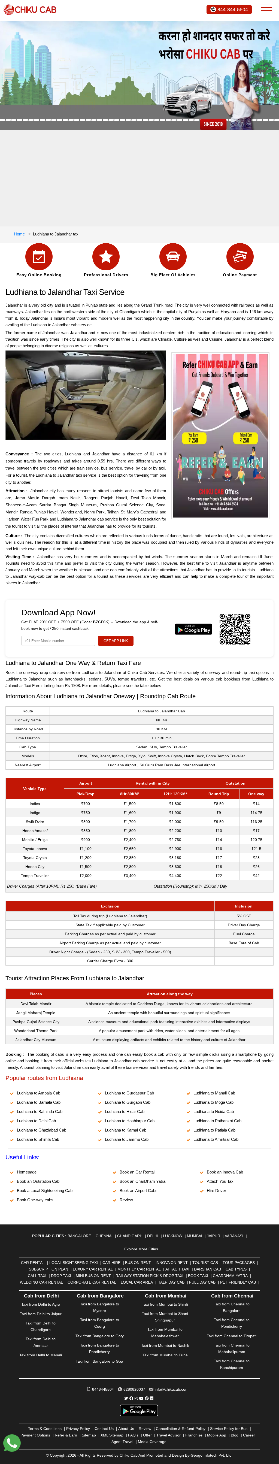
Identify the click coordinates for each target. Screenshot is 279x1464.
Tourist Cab (205, 1262)
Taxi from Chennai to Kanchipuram (232, 1364)
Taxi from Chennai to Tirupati (231, 1336)
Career (249, 1435)
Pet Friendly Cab (238, 1282)
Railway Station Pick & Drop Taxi (149, 1276)
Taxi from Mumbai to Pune (165, 1355)
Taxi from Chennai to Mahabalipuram (232, 1348)
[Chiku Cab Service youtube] (141, 1398)
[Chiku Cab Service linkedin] (151, 1398)
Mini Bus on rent (93, 1276)
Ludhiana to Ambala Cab (38, 1093)
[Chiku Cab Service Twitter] (126, 1398)
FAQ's (133, 1435)
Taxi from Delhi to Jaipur (41, 1314)
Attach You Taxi (220, 1181)
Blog (234, 1435)
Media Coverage (152, 1441)
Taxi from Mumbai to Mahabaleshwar (165, 1332)
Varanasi (234, 1236)
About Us (126, 1428)
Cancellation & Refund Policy (180, 1428)
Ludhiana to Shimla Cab (38, 1139)
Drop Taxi (61, 1276)
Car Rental (33, 1262)
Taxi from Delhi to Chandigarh (41, 1326)
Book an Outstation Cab (38, 1181)
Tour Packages (239, 1262)
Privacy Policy (78, 1428)
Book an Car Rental (137, 1172)
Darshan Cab (207, 1269)
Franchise (193, 1435)
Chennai (104, 1236)
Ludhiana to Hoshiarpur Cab (129, 1120)
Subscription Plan (48, 1269)
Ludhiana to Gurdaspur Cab (129, 1093)
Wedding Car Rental (41, 1282)
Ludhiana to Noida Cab (213, 1111)
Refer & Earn (66, 1435)
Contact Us (104, 1428)
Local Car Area (137, 1282)
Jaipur (213, 1236)
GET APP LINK (116, 641)
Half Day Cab (170, 1282)
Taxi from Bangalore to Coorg (99, 1323)
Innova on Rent (172, 1262)
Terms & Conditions (45, 1428)
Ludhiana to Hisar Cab (124, 1111)
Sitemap (89, 1435)
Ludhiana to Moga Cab (213, 1102)
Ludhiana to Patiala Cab (214, 1130)
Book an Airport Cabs (138, 1190)
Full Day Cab (202, 1282)
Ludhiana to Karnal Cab (125, 1130)
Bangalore (79, 1236)
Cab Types (236, 1269)
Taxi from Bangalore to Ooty (99, 1336)
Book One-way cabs (35, 1199)
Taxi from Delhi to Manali (40, 1355)
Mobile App (216, 1435)
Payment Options (35, 1435)
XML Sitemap (112, 1435)
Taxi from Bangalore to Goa (99, 1361)
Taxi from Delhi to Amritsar (41, 1342)
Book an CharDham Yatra (142, 1181)
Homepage (27, 1172)
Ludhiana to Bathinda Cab (39, 1111)
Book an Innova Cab (225, 1172)
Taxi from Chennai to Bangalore (232, 1307)
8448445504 (103, 1389)
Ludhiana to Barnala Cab (38, 1102)
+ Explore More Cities (139, 1249)
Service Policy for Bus (228, 1428)
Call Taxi (37, 1276)
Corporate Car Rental (92, 1282)
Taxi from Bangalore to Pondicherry (99, 1348)
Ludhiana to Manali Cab (214, 1093)
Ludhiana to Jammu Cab (126, 1139)
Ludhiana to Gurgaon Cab (127, 1102)
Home (19, 234)
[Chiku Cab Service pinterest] (147, 1398)
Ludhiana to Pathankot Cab (217, 1120)
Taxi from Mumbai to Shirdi (165, 1304)
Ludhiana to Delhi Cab (36, 1120)
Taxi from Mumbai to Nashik (165, 1345)
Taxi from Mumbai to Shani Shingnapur (165, 1316)
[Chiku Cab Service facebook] (131, 1398)
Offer (147, 1435)
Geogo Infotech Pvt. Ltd (211, 1455)
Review (126, 1199)
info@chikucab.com (172, 1389)
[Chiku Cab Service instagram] (136, 1398)
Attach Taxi (177, 1269)
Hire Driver (216, 1190)
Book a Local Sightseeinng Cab (44, 1190)
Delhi (152, 1236)
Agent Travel (122, 1441)
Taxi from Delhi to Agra (40, 1304)
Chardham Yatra (230, 1276)
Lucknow (172, 1236)
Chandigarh (129, 1236)
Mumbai (194, 1236)
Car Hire (111, 1262)
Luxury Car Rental (93, 1269)
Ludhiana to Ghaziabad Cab (41, 1130)
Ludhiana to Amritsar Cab (215, 1139)
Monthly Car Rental (139, 1269)
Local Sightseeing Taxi (73, 1262)
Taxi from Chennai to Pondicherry (232, 1323)
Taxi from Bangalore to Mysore (99, 1307)
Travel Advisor (168, 1435)
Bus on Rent (138, 1262)
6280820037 (134, 1389)
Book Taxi (198, 1276)
